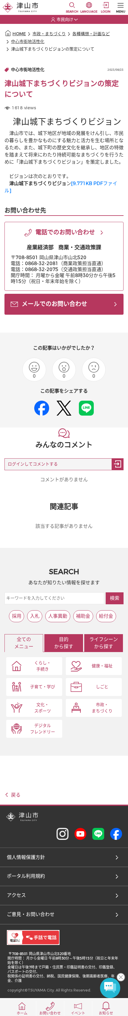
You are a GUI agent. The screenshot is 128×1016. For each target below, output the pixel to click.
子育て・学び (42, 687)
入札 (35, 616)
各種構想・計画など (91, 34)
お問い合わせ (50, 1013)
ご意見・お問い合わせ (30, 914)
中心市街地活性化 (27, 41)
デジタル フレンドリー (42, 729)
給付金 (106, 616)
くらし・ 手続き (42, 666)
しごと (102, 687)
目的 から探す (63, 643)
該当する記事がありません (64, 526)
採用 (16, 616)
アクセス (16, 895)
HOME (19, 34)
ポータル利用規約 (26, 876)
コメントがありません (64, 480)
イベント (78, 1013)
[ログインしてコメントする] (118, 464)
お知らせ (106, 1013)
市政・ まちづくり (102, 708)
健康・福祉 (102, 666)
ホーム (22, 1013)
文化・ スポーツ (42, 708)
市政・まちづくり (49, 34)
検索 (114, 598)
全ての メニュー (23, 643)
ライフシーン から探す (103, 643)
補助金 (83, 616)
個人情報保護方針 (26, 857)
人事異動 (57, 616)
